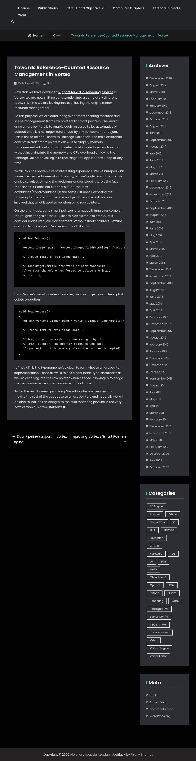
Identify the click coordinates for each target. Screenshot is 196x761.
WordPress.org (159, 716)
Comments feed (161, 709)
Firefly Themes (142, 754)
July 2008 (155, 460)
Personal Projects (166, 8)
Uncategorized (159, 632)
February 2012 (158, 344)
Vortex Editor (158, 656)
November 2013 (160, 276)
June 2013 (156, 297)
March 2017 (157, 174)
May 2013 (155, 304)
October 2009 (159, 454)
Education (156, 538)
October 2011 (158, 372)
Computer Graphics (129, 8)
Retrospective (159, 609)
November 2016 (160, 194)
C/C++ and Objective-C (85, 8)
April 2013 (155, 310)
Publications (48, 8)
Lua (163, 561)
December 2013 (160, 269)
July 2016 (155, 222)
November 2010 (160, 433)
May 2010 (155, 440)
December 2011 (160, 358)
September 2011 (160, 378)
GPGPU (154, 546)
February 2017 (158, 181)
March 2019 (157, 92)
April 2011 (155, 406)
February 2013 (158, 317)
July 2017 (155, 153)
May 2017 (155, 167)
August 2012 (157, 338)
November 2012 (160, 324)
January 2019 (158, 106)
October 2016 (158, 201)
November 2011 (159, 365)
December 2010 (160, 426)
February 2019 (158, 99)
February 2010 (158, 447)
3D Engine (156, 506)
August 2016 (157, 215)
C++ (56, 35)
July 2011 (155, 392)
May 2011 (155, 399)
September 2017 (161, 140)
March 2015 (157, 249)
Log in (153, 695)
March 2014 (157, 263)
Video (153, 640)
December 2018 (160, 112)
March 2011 (156, 413)
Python (154, 593)
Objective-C (158, 577)
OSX (172, 585)
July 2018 (155, 133)
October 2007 (159, 467)
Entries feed (158, 702)
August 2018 (157, 126)
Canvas (169, 530)
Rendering (156, 601)
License (24, 8)
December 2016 (160, 187)
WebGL (23, 15)
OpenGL (155, 585)
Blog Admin (157, 522)
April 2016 (155, 242)
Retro (175, 601)
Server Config (159, 617)
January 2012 (158, 351)
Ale (48, 83)
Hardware (156, 554)
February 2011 (158, 419)
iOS (173, 554)
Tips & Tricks (158, 624)
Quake (172, 593)
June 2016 (156, 228)
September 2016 (161, 208)
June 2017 (156, 160)
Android (155, 514)
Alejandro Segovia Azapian (90, 754)
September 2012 (160, 331)
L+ (151, 561)
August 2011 (157, 385)
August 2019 (157, 85)
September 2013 (161, 283)
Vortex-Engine (159, 648)
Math (153, 569)
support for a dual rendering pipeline (85, 92)
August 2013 (157, 290)
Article (172, 514)
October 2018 (158, 119)
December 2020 (160, 78)
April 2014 (155, 256)
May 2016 (155, 235)
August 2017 (157, 147)
